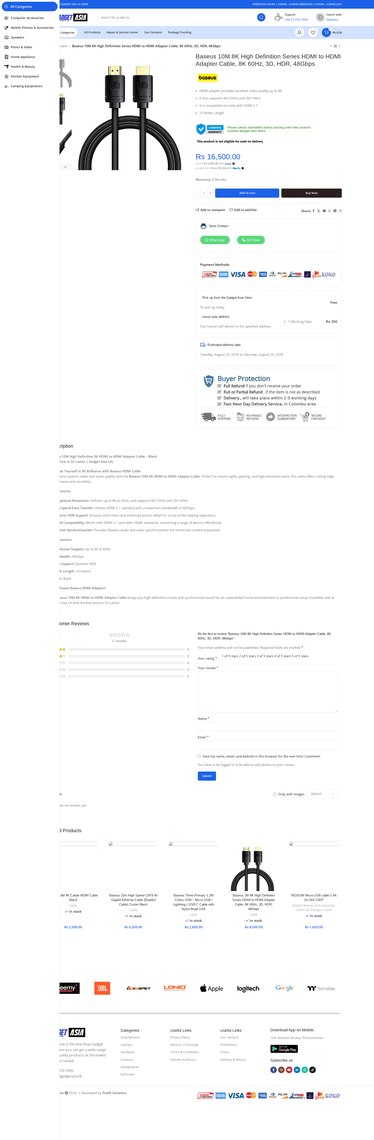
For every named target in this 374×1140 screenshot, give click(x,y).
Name (204, 718)
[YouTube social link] (289, 1070)
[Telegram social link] (335, 211)
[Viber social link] (340, 211)
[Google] (285, 988)
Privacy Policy (180, 1037)
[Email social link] (324, 211)
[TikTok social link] (312, 1070)
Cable (63, 46)
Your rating (207, 658)
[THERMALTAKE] (321, 988)
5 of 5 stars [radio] (300, 656)
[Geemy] (65, 988)
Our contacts (229, 1037)
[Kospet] (139, 988)
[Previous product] (331, 46)
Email (203, 737)
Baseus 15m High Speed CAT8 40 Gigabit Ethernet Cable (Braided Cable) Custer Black (133, 899)
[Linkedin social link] (297, 1070)
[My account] (299, 32)
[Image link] (65, 1032)
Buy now (312, 193)
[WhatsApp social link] (329, 211)
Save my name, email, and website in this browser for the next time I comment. (262, 756)
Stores (224, 1052)
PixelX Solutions (114, 1093)
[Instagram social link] (281, 1070)
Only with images (291, 794)
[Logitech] (248, 988)
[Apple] (211, 988)
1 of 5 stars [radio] (230, 656)
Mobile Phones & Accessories (313, 905)
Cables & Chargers (309, 910)
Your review (208, 667)
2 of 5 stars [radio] (247, 656)
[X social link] (318, 211)
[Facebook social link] (313, 211)
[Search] (261, 17)
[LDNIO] (175, 988)
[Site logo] (67, 17)
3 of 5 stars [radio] (265, 656)
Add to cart (247, 193)
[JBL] (102, 988)
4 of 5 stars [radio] (282, 656)
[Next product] (339, 46)
